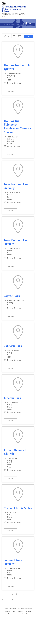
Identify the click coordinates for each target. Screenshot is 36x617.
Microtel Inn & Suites (18, 508)
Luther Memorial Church (15, 452)
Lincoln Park (12, 398)
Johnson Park (13, 346)
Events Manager (12, 600)
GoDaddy (25, 614)
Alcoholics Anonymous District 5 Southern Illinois (14, 9)
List (19, 36)
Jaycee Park (12, 296)
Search (28, 36)
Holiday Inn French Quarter (17, 67)
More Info (10, 91)
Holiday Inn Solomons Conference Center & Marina (18, 126)
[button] (33, 3)
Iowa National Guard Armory (17, 186)
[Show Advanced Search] (14, 36)
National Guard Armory (14, 562)
